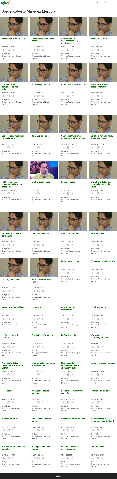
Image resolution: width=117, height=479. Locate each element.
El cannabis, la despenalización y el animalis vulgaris (70, 365)
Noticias (95, 3)
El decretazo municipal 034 (103, 261)
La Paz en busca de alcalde (73, 84)
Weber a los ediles (10, 419)
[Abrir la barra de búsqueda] (114, 3)
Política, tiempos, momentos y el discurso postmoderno (12, 184)
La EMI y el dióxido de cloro (103, 363)
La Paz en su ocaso (40, 233)
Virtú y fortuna (97, 233)
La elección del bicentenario (68, 308)
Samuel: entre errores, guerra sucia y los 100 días (73, 137)
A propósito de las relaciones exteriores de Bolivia (12, 365)
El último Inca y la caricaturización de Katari (102, 420)
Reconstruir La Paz (99, 38)
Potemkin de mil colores (102, 391)
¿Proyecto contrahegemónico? (100, 336)
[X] (13, 50)
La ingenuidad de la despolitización (70, 447)
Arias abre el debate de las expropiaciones (43, 364)
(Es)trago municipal (10, 279)
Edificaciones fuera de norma (41, 420)
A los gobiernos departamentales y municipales (69, 40)
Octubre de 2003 (39, 307)
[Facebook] (9, 50)
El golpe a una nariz (99, 307)
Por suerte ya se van (41, 84)
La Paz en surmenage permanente (11, 234)
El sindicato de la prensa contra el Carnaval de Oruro (102, 184)
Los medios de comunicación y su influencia (10, 86)
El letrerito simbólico (41, 182)
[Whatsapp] (4, 50)
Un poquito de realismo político (42, 447)
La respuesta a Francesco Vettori (43, 39)
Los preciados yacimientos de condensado (14, 137)
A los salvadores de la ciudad (41, 280)
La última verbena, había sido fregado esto (102, 137)
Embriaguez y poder (70, 261)
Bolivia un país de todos (42, 136)
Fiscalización (8, 391)
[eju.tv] (6, 3)
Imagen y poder (68, 182)
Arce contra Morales (70, 233)
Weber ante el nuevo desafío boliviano (100, 85)
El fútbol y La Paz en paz (42, 335)
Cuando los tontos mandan (73, 419)
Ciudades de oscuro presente (40, 392)
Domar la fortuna (98, 446)
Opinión (7, 54)
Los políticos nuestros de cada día (72, 392)
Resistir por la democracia (13, 38)
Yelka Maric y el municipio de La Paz (13, 447)
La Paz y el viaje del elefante (10, 336)
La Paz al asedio (68, 335)
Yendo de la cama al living (13, 307)
